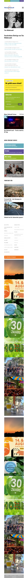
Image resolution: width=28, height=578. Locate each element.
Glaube (5, 240)
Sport (15, 244)
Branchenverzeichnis (15, 0)
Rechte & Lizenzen (13, 575)
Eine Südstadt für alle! (8, 228)
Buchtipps (6, 224)
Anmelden (20, 104)
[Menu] (23, 7)
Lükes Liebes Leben (8, 247)
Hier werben (7, 0)
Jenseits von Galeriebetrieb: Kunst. (13, 67)
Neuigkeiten (7, 252)
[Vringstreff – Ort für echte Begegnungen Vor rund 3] (14, 328)
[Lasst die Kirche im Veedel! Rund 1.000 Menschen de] (14, 367)
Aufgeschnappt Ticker (14, 53)
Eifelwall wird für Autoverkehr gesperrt (13, 217)
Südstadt (16, 247)
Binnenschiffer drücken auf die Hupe (13, 49)
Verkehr (18, 47)
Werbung (16, 249)
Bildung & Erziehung (8, 233)
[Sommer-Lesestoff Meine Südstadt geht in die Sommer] (14, 269)
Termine (21, 0)
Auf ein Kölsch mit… (8, 244)
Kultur (17, 41)
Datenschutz (20, 575)
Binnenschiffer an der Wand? (11, 61)
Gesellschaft (7, 237)
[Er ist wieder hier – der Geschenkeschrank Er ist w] (14, 406)
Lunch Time (8, 101)
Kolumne (6, 242)
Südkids (6, 235)
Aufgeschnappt (7, 53)
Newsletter (17, 224)
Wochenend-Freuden (10, 106)
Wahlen (16, 242)
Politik (17, 59)
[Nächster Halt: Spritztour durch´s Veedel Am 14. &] (14, 289)
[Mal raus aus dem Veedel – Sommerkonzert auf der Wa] (14, 386)
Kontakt (7, 575)
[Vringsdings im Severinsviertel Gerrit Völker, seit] (14, 308)
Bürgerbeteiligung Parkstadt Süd (18, 235)
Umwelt (16, 237)
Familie (5, 230)
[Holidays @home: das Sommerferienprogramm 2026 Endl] (14, 347)
